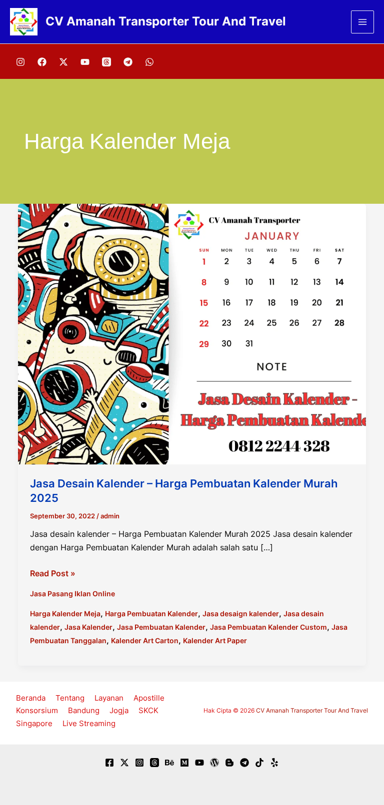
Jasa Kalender (88, 627)
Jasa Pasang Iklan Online (72, 593)
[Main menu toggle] (362, 21)
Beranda (31, 698)
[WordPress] (214, 762)
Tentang (70, 698)
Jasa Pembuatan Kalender (161, 627)
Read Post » (53, 574)
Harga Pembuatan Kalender (151, 613)
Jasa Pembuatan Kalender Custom (268, 627)
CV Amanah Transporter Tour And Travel (166, 21)
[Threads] (106, 61)
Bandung (84, 710)
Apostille (149, 698)
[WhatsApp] (149, 61)
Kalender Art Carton (144, 640)
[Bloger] (229, 762)
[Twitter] (124, 762)
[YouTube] (85, 61)
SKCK (148, 710)
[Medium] (184, 762)
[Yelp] (274, 762)
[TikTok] (259, 762)
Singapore (34, 723)
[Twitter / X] (63, 61)
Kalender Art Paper (215, 640)
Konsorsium (37, 710)
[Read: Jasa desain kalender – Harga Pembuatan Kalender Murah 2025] (192, 333)
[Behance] (169, 762)
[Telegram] (128, 61)
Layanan (109, 698)
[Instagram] (20, 61)
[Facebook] (42, 61)
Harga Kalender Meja (65, 613)
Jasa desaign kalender (240, 613)
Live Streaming (89, 723)
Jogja (119, 710)
